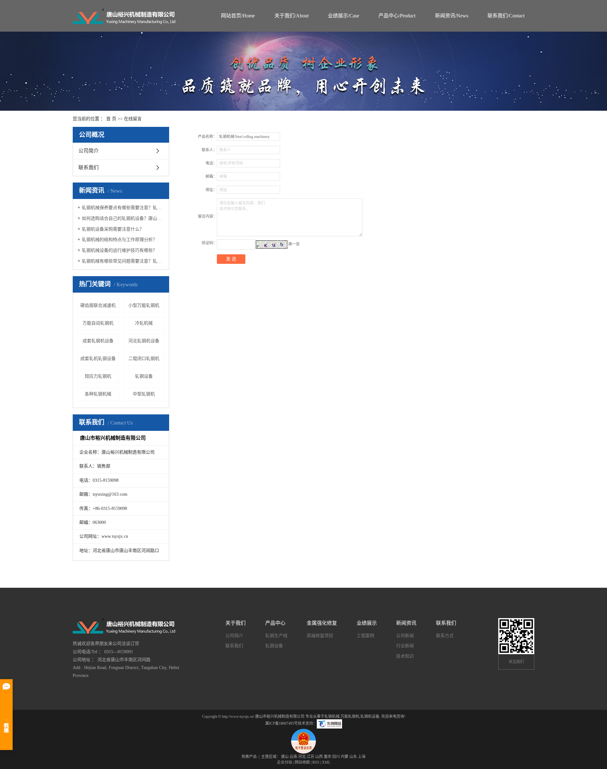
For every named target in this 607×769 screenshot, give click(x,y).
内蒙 (344, 756)
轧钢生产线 (276, 635)
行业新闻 (405, 645)
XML (326, 762)
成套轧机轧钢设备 (98, 358)
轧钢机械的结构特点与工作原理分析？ (119, 239)
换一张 (294, 244)
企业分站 (284, 762)
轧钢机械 (332, 716)
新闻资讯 (406, 623)
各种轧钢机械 (98, 394)
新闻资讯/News (451, 15)
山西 (319, 756)
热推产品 (249, 756)
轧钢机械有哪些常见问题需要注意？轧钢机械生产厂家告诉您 (123, 261)
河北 (302, 756)
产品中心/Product (396, 15)
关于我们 (235, 623)
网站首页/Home (238, 15)
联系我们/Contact (505, 15)
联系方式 (445, 635)
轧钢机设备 (369, 716)
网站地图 (302, 762)
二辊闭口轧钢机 (143, 358)
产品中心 (275, 623)
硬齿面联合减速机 (98, 305)
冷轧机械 (144, 323)
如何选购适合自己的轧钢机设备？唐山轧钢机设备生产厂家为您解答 (123, 218)
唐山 (285, 756)
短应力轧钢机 (98, 376)
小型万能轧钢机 (143, 305)
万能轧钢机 (349, 716)
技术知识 (405, 656)
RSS (315, 762)
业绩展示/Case (343, 15)
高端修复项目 (320, 635)
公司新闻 (405, 635)
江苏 (310, 756)
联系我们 (88, 167)
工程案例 (365, 635)
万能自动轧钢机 (98, 323)
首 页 (111, 118)
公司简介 (88, 150)
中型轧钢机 (144, 394)
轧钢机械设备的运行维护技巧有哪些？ (119, 250)
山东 (353, 756)
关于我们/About (291, 15)
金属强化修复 (322, 623)
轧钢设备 (144, 376)
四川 (336, 756)
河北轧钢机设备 (143, 340)
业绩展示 (367, 623)
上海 (361, 756)
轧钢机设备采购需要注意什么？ (113, 229)
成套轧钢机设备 (98, 340)
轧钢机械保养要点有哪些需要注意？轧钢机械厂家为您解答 (123, 207)
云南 (293, 756)
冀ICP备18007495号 (281, 724)
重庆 (327, 756)
